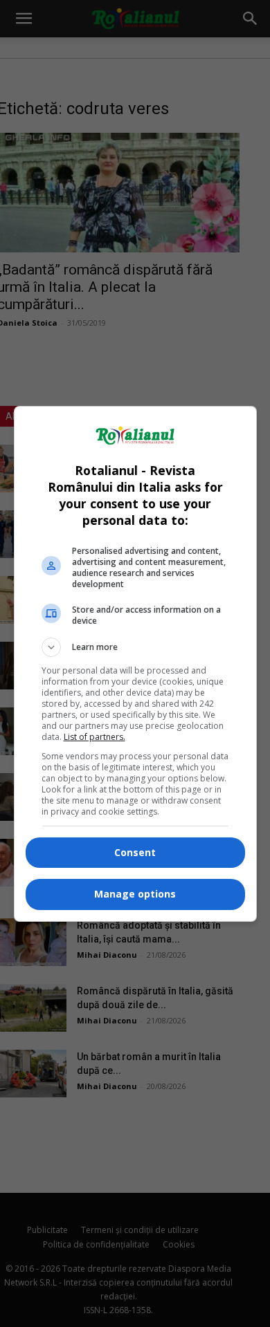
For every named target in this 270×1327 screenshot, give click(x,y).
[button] (135, 647)
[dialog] (135, 664)
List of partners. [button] (94, 737)
